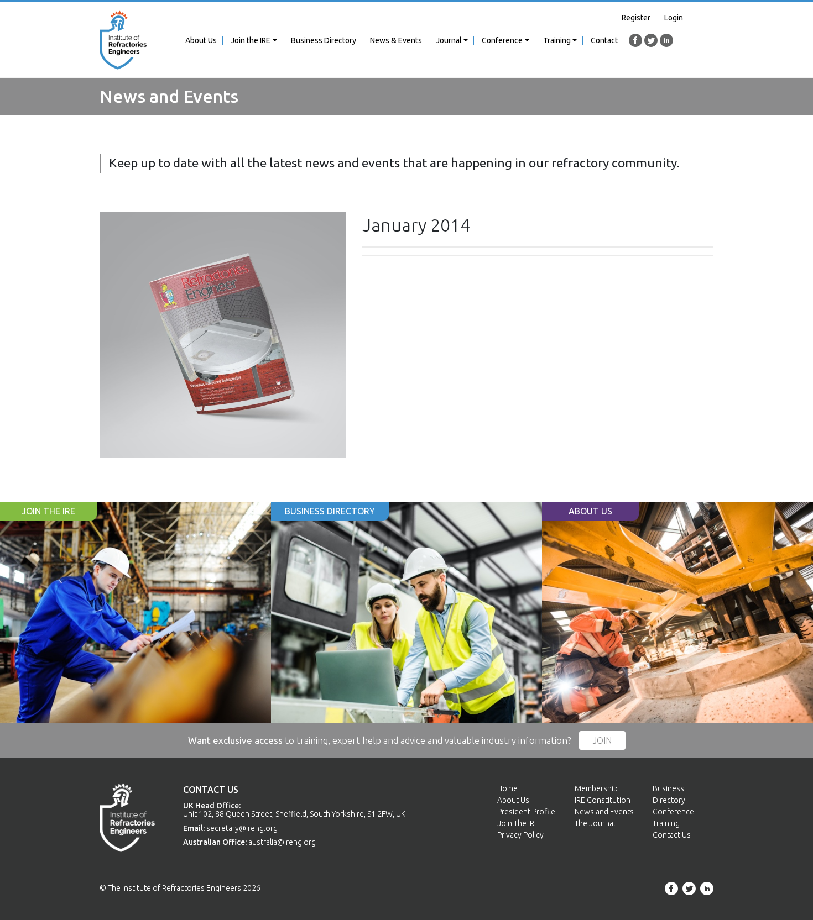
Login (673, 17)
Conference (673, 811)
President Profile (526, 811)
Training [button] (557, 40)
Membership (596, 788)
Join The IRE (518, 823)
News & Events (396, 40)
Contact (604, 40)
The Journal (595, 823)
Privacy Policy (520, 834)
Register (636, 17)
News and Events (604, 811)
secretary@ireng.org (242, 828)
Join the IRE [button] (250, 40)
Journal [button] (449, 40)
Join (602, 740)
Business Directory (323, 40)
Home (507, 788)
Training (666, 823)
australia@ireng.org (282, 842)
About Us (201, 40)
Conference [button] (502, 40)
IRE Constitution (602, 800)
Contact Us (672, 834)
